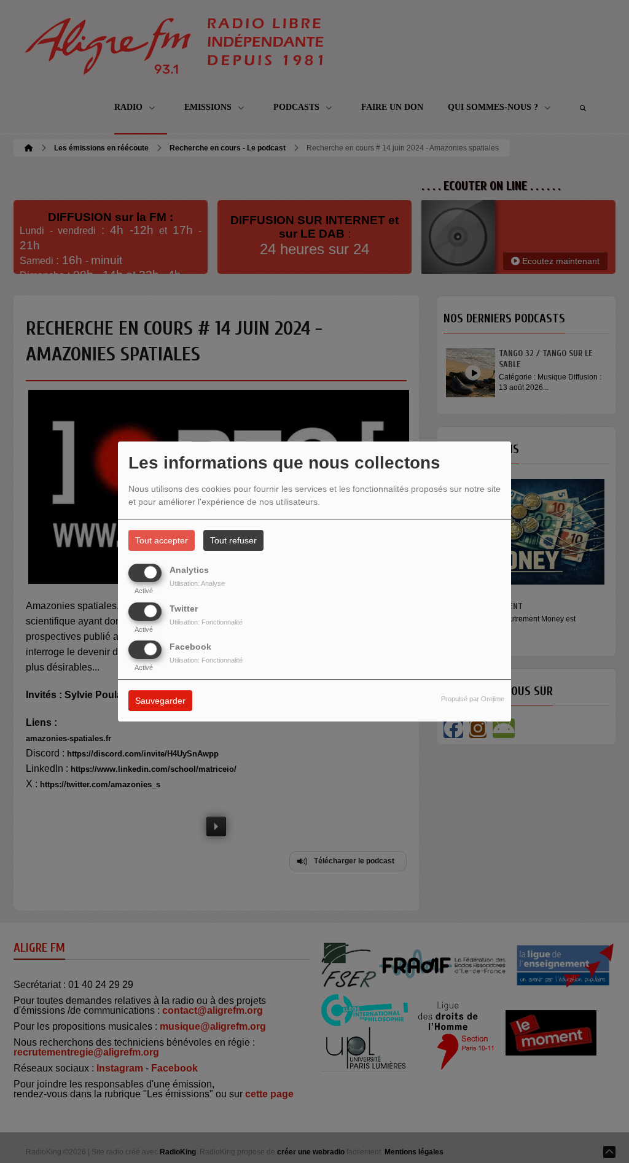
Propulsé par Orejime (472, 698)
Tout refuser (233, 540)
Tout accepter (161, 540)
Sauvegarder (160, 701)
